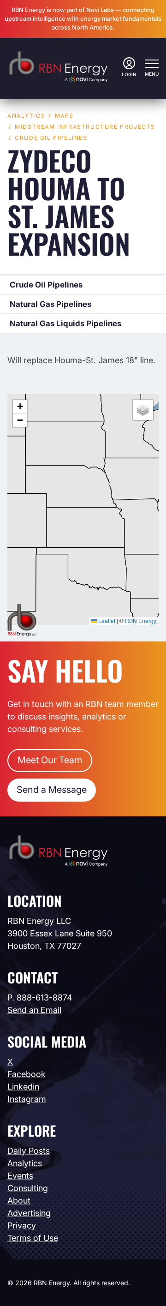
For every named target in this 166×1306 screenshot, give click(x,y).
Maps (64, 115)
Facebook (26, 1074)
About (18, 1200)
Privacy (21, 1225)
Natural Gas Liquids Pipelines (65, 323)
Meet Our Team (50, 760)
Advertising (29, 1213)
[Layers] (143, 410)
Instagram (26, 1099)
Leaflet (106, 620)
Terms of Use (32, 1238)
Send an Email (34, 1010)
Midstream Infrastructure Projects (85, 126)
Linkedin (23, 1086)
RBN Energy (140, 620)
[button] (20, 406)
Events (20, 1175)
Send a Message (52, 789)
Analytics (26, 115)
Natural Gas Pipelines (50, 304)
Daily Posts (28, 1151)
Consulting (27, 1188)
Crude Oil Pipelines (51, 137)
